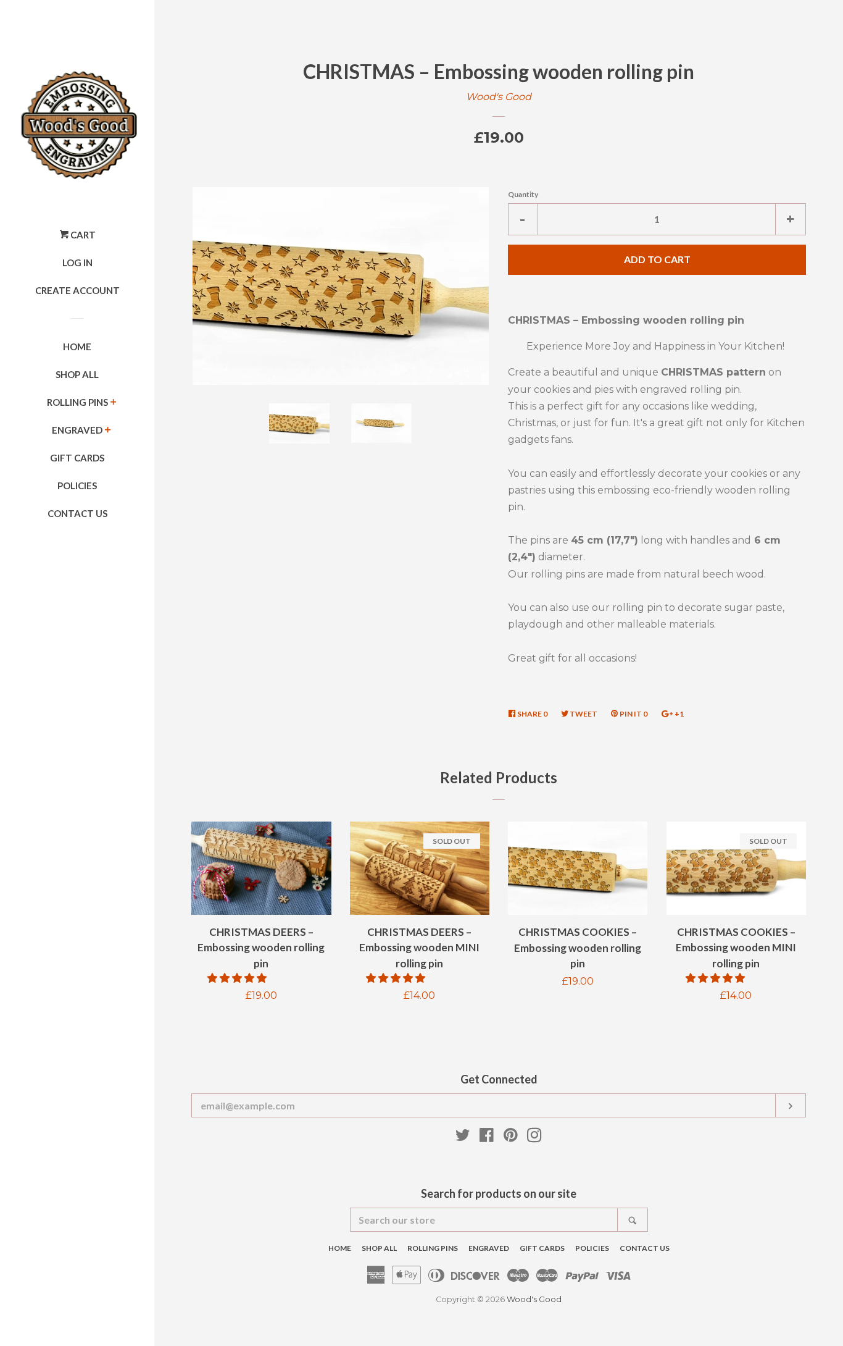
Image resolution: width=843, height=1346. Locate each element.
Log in (77, 262)
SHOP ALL (77, 374)
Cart (82, 234)
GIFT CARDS (77, 457)
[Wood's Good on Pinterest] (510, 1137)
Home (77, 346)
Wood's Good (498, 97)
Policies (77, 485)
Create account (77, 290)
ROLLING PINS (77, 402)
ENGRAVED (77, 429)
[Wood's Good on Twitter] (462, 1137)
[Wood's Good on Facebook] (486, 1137)
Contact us (77, 513)
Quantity (523, 194)
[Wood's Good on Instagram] (534, 1137)
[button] (238, 978)
